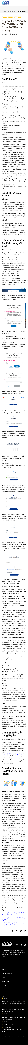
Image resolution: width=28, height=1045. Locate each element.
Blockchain (11, 11)
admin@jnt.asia (7, 1027)
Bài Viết (4, 977)
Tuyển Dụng (5, 981)
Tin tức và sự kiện (7, 973)
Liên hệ (4, 986)
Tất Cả (4, 11)
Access (5, 998)
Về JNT (4, 965)
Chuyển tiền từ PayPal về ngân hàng (12, 754)
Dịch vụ (4, 969)
